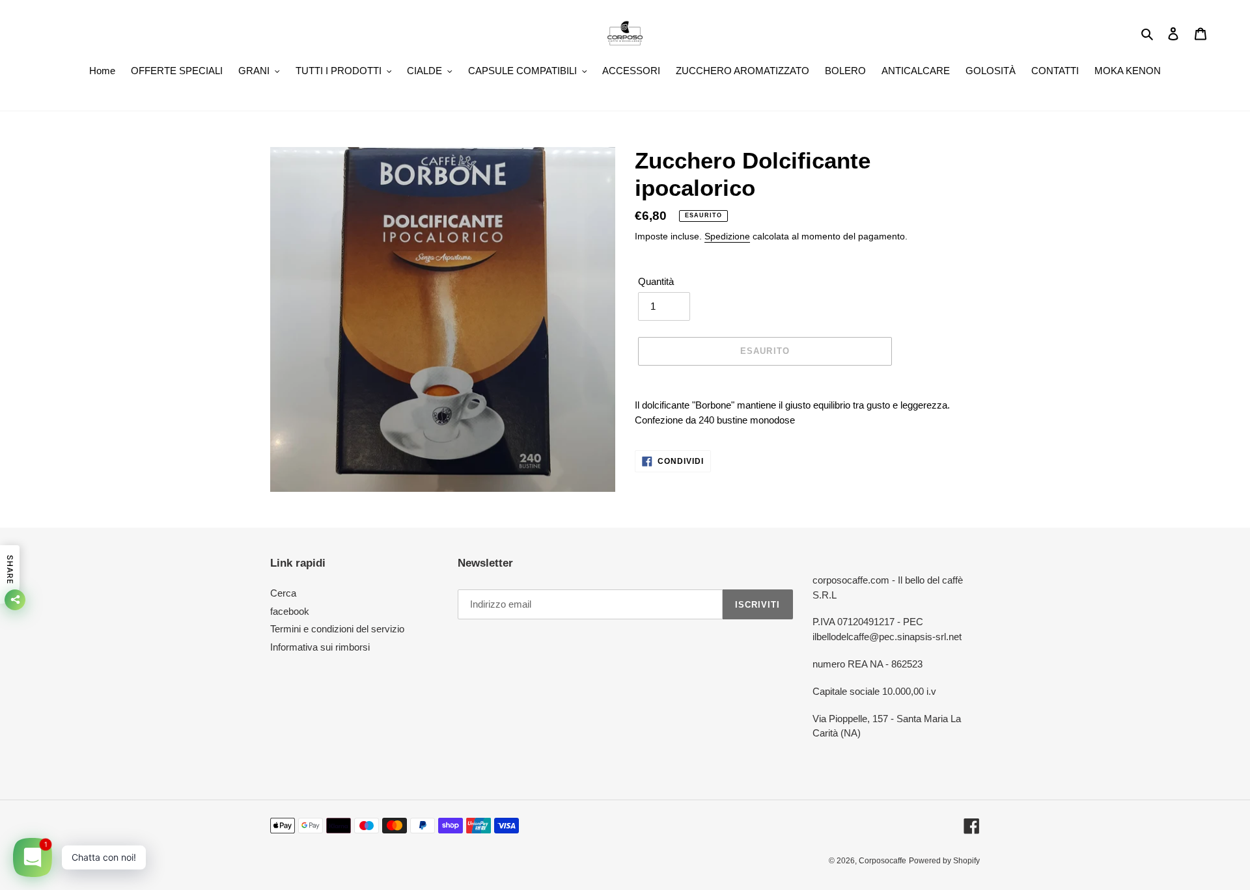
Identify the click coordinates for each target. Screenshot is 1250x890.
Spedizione (727, 236)
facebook (289, 611)
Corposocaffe (882, 860)
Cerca (283, 593)
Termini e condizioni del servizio (337, 628)
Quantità (656, 281)
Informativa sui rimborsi (320, 647)
